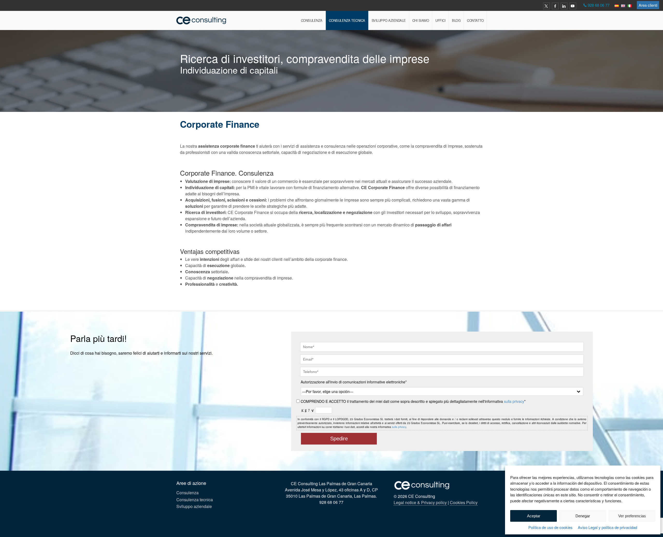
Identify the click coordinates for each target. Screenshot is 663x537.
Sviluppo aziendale (389, 20)
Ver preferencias (632, 516)
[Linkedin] (564, 6)
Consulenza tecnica (347, 20)
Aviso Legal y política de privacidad (607, 527)
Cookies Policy (464, 502)
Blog (456, 20)
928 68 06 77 (598, 5)
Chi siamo (420, 20)
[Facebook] (555, 6)
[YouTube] (573, 6)
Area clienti (648, 5)
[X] (546, 6)
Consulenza (311, 20)
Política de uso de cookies (550, 527)
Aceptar (533, 516)
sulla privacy (514, 401)
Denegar (582, 516)
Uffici (440, 20)
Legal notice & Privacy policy (420, 502)
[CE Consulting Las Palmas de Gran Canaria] (201, 20)
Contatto (475, 20)
